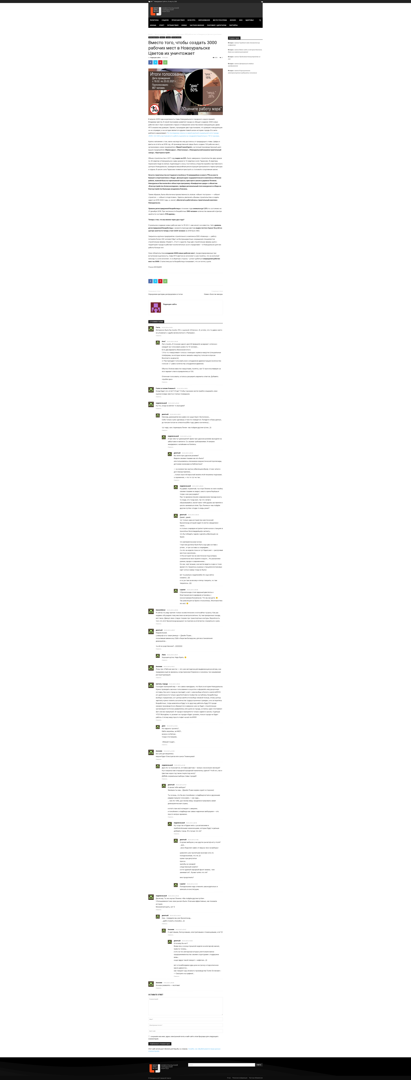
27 (222, 57)
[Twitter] (155, 62)
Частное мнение (160, 34)
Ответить (158, 335)
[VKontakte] (262, 1)
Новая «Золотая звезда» (213, 294)
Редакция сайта (155, 57)
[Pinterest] (160, 62)
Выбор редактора (153, 37)
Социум (168, 37)
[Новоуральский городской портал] (165, 1068)
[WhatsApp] (165, 62)
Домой (150, 34)
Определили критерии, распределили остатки (165, 294)
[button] (260, 20)
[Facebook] (150, 62)
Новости (162, 37)
